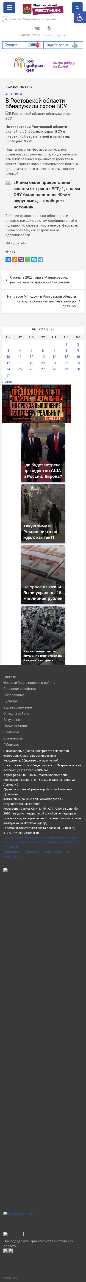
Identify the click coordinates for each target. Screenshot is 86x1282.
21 (54, 363)
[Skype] (34, 259)
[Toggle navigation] (9, 7)
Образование (14, 695)
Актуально (11, 720)
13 (43, 357)
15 (66, 357)
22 (66, 363)
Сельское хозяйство (19, 689)
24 (8, 369)
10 (8, 357)
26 (31, 369)
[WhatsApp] (27, 259)
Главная (9, 676)
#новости (14, 94)
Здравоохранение (17, 707)
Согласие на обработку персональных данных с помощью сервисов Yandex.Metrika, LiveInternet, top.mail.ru (41, 842)
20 (43, 363)
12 (31, 357)
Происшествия (15, 726)
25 (20, 369)
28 (54, 369)
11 (20, 357)
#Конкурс (11, 744)
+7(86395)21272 (29, 35)
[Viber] (21, 259)
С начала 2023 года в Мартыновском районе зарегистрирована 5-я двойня (40, 279)
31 (8, 375)
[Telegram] (40, 259)
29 (66, 369)
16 (78, 357)
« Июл (7, 382)
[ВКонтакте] (8, 259)
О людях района (16, 714)
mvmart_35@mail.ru (56, 35)
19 (31, 363)
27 (43, 369)
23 (78, 363)
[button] (80, 17)
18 (20, 363)
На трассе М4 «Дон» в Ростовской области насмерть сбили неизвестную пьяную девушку (41, 301)
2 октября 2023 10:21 (20, 87)
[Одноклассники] (14, 259)
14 (54, 357)
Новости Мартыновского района (33, 19)
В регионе (11, 732)
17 (8, 363)
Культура (10, 701)
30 (78, 369)
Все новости (13, 738)
